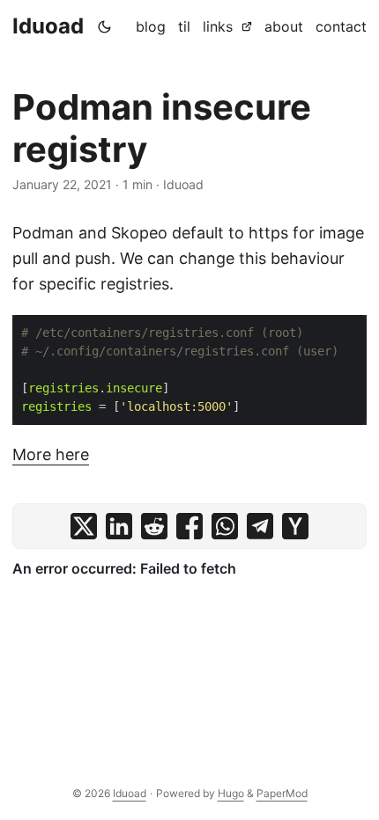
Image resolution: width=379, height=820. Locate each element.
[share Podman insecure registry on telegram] (260, 526)
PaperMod (282, 793)
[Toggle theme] (105, 26)
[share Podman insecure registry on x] (84, 526)
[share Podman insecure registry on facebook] (189, 526)
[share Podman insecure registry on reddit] (154, 526)
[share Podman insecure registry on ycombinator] (295, 526)
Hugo (231, 793)
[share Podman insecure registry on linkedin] (119, 526)
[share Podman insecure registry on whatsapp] (225, 526)
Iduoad (48, 26)
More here (50, 454)
